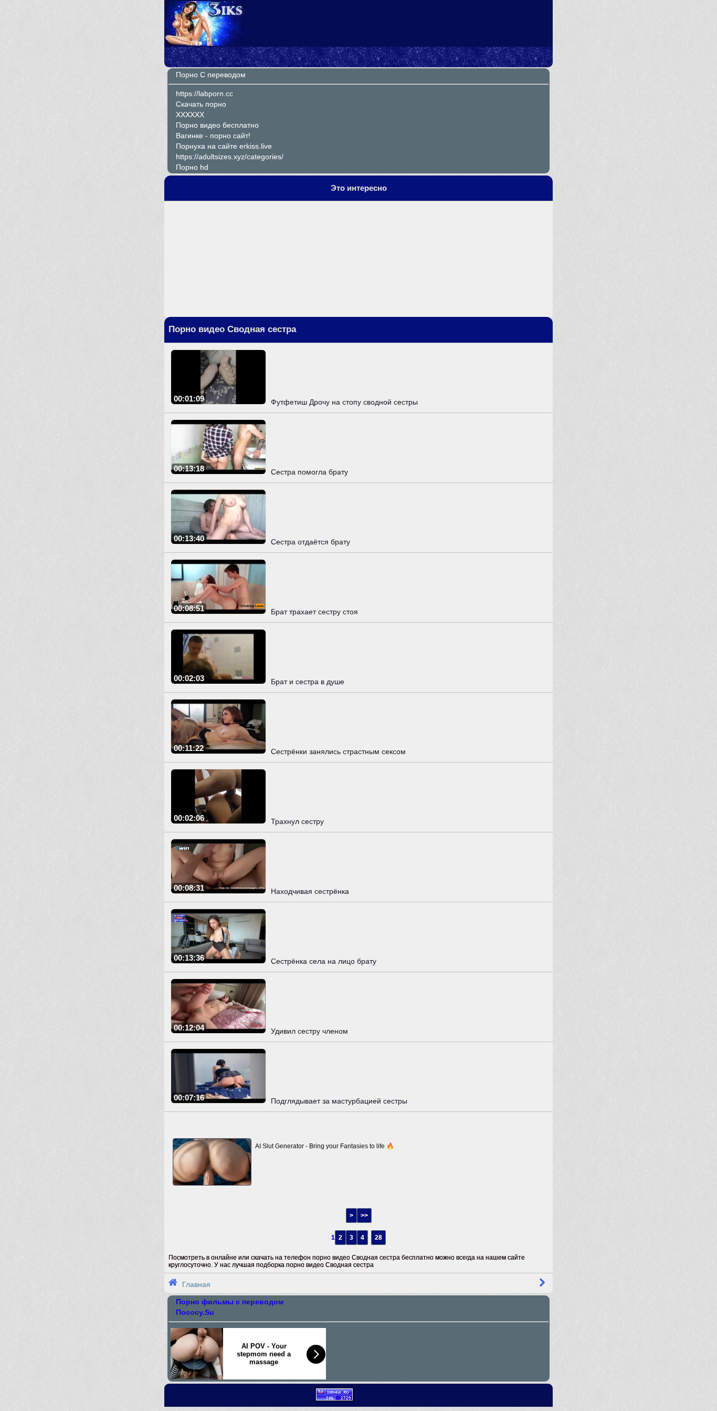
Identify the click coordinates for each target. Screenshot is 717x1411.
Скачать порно (201, 104)
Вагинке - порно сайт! (213, 135)
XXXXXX (190, 114)
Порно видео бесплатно (217, 125)
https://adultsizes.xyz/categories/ (229, 156)
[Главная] (204, 43)
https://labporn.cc (204, 93)
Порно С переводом (211, 74)
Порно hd (192, 167)
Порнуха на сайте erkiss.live (224, 146)
